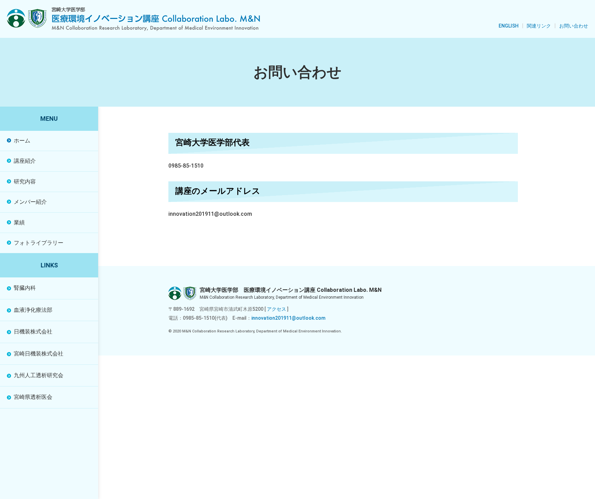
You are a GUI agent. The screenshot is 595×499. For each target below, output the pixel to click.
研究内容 (25, 181)
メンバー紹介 (30, 202)
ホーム (22, 140)
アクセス (276, 309)
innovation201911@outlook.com (288, 318)
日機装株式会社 (33, 331)
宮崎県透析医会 (33, 397)
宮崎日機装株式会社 (38, 353)
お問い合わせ (573, 26)
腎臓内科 (25, 288)
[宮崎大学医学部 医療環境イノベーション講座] (133, 19)
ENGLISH (509, 26)
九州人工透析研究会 (38, 375)
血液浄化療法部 (33, 310)
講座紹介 (25, 161)
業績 (19, 222)
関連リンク (539, 26)
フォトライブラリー (38, 243)
